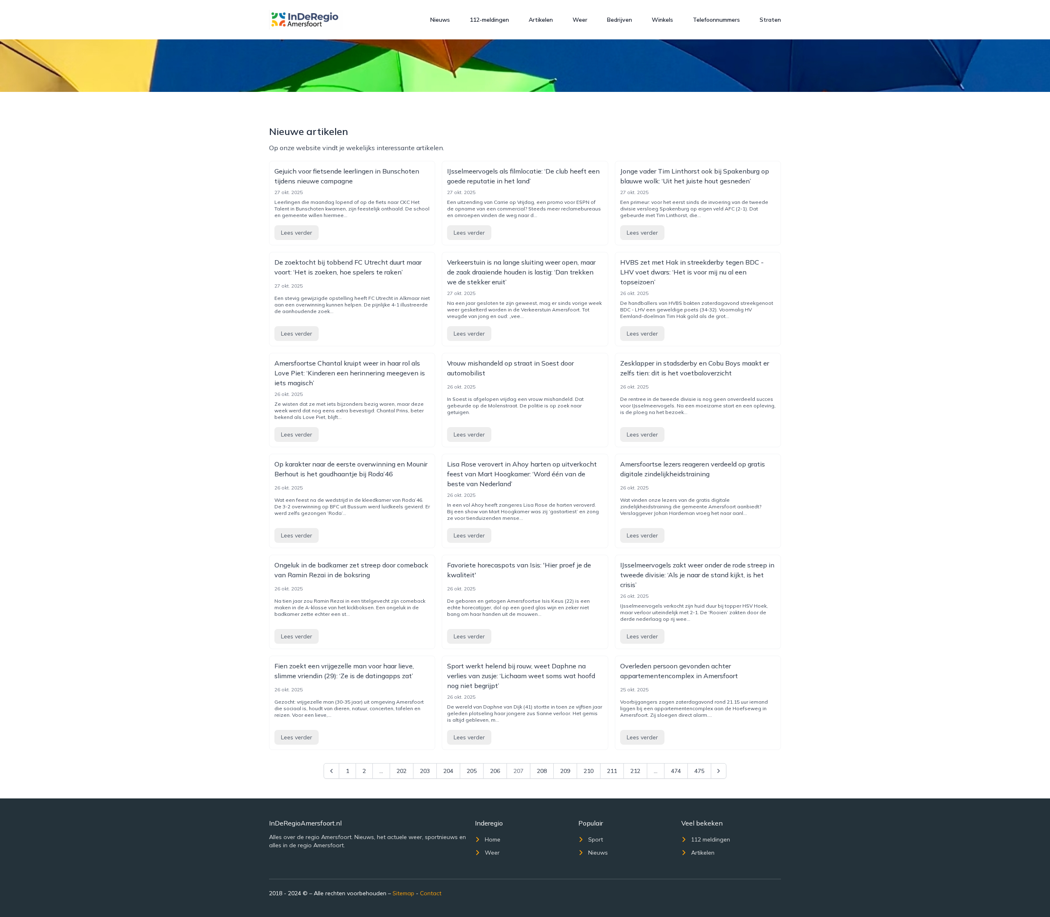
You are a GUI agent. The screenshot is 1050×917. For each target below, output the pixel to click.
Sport (595, 839)
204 (448, 771)
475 (699, 771)
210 (588, 771)
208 (542, 771)
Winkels (662, 19)
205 (472, 771)
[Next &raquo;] (718, 771)
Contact (430, 893)
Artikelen (541, 19)
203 (425, 771)
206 (495, 771)
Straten (770, 19)
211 (612, 771)
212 (635, 771)
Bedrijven (619, 19)
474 (676, 771)
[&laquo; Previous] (331, 771)
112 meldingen (710, 839)
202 (401, 771)
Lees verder (296, 232)
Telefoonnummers (716, 19)
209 (565, 771)
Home (492, 839)
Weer (580, 19)
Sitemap (403, 893)
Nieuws (440, 19)
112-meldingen (489, 19)
